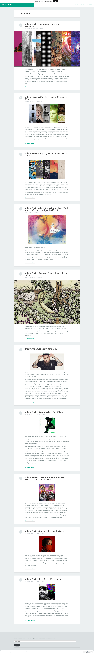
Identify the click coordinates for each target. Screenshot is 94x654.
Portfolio (89, 4)
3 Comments (39, 28)
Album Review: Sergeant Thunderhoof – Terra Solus (46, 274)
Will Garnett (7, 5)
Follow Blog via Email (21, 636)
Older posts (47, 627)
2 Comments (36, 212)
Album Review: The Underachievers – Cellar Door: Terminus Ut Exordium (45, 478)
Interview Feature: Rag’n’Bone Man (41, 349)
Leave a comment (37, 277)
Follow (17, 645)
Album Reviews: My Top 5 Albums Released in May (46, 98)
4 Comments (38, 157)
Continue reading (30, 86)
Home (76, 4)
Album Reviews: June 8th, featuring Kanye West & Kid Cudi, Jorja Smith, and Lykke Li (46, 209)
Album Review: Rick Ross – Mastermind (43, 579)
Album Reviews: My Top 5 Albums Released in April (46, 154)
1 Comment (39, 101)
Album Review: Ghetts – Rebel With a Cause (44, 531)
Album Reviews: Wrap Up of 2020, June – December (43, 25)
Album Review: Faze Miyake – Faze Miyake (44, 412)
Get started (55, 1)
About (82, 4)
